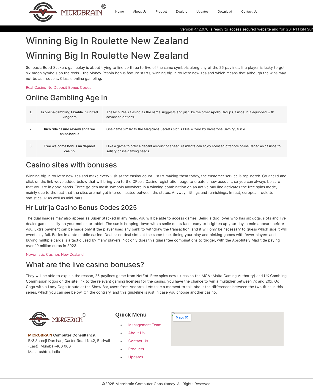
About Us (139, 11)
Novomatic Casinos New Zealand (55, 254)
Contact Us (249, 11)
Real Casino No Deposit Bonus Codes (58, 87)
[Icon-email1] (72, 365)
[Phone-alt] (61, 365)
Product (161, 11)
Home (119, 11)
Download (225, 11)
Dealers (181, 11)
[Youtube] (51, 365)
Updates (202, 11)
